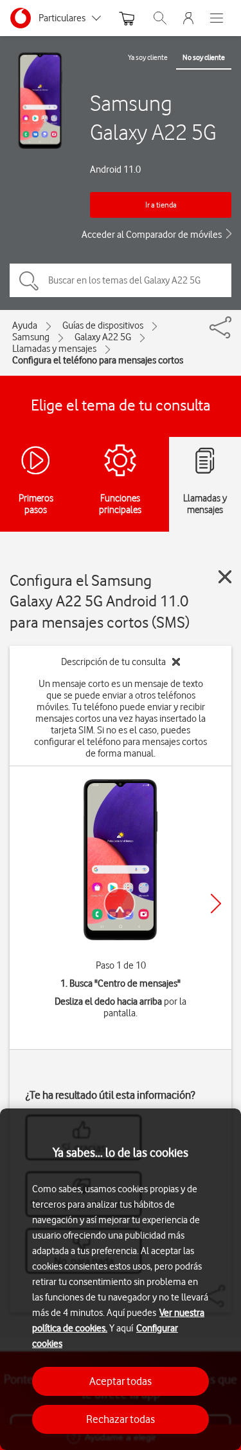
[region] (120, 1279)
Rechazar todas (120, 1419)
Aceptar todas (120, 1381)
